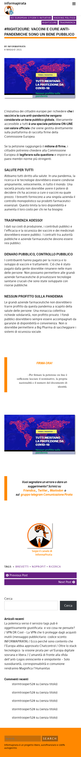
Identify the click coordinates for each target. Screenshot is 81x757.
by (15, 46)
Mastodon (56, 490)
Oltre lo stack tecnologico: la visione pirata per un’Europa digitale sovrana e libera (40, 650)
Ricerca (55, 566)
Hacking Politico (64, 17)
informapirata (15, 3)
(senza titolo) (48, 684)
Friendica (29, 490)
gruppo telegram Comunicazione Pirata (46, 494)
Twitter (42, 490)
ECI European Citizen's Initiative (31, 17)
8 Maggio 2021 (13, 49)
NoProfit (39, 566)
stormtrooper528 (23, 684)
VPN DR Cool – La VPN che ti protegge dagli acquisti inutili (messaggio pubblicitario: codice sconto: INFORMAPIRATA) (40, 636)
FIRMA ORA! (44, 363)
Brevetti (22, 566)
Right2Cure (49, 22)
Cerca (8, 598)
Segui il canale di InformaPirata (42, 552)
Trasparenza (67, 22)
